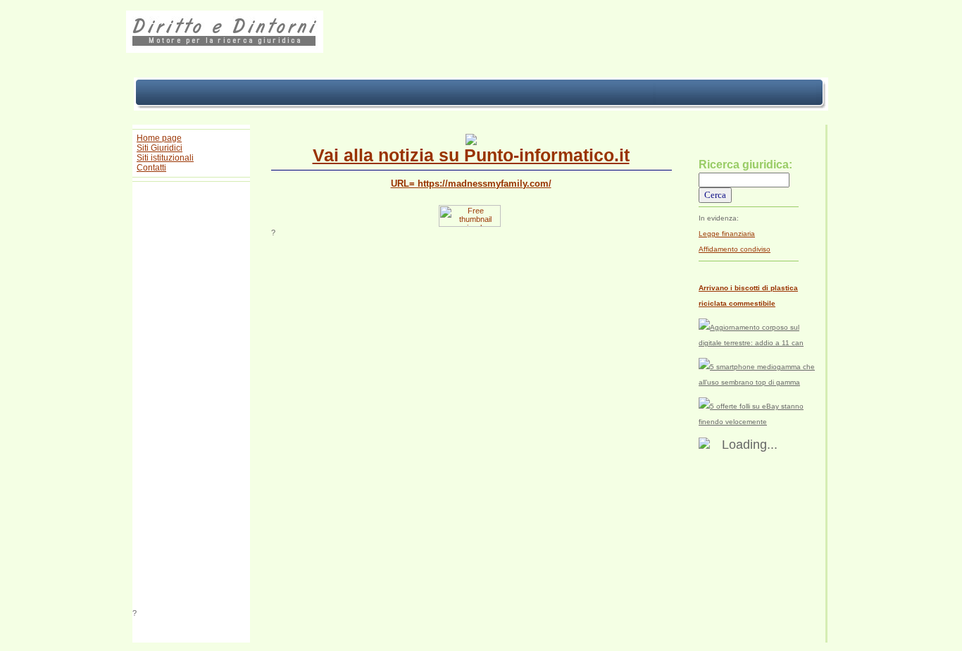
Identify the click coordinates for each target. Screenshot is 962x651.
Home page (159, 138)
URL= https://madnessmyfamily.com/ (471, 183)
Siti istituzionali (165, 158)
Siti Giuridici (159, 148)
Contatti (151, 168)
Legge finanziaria (727, 233)
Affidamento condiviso (734, 249)
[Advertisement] (191, 397)
